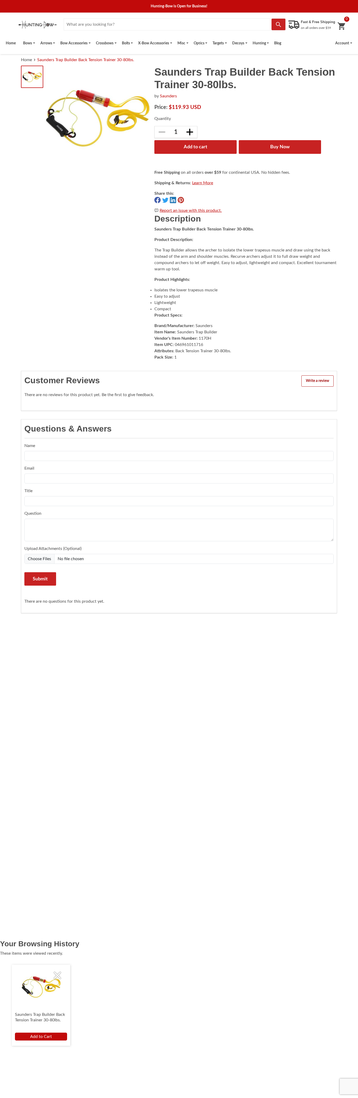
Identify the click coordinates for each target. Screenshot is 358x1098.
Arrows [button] (46, 43)
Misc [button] (181, 43)
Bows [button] (27, 43)
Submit (40, 578)
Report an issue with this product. (191, 210)
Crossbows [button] (104, 43)
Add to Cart (41, 1036)
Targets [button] (218, 43)
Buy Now (280, 146)
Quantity (162, 119)
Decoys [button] (238, 43)
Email (29, 468)
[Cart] (341, 26)
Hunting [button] (259, 43)
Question (32, 513)
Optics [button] (199, 43)
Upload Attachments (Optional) (53, 549)
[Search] (278, 24)
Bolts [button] (126, 43)
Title (28, 491)
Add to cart (195, 146)
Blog (277, 43)
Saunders (168, 96)
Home (11, 43)
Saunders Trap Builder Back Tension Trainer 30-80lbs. (85, 60)
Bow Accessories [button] (74, 43)
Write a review (317, 381)
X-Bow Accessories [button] (153, 43)
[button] (344, 43)
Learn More (202, 183)
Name (29, 446)
